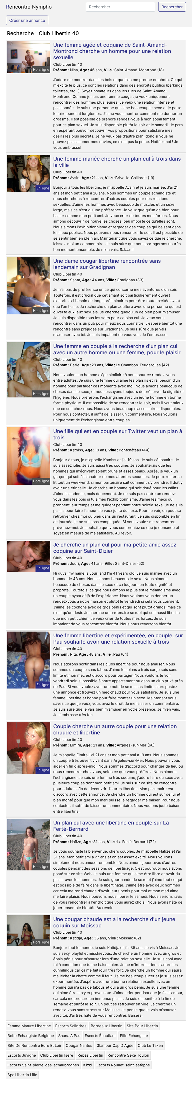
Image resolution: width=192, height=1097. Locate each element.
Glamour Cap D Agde (115, 1045)
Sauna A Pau (69, 1035)
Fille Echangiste (134, 1035)
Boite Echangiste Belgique (31, 1035)
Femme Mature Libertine (29, 1025)
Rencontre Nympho (29, 7)
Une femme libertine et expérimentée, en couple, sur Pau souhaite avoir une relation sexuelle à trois (118, 638)
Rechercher (172, 6)
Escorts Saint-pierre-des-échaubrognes (43, 1065)
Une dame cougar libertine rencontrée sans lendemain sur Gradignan (107, 264)
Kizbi (87, 1065)
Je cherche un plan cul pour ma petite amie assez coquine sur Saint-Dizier (114, 547)
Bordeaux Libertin (106, 1025)
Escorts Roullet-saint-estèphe (123, 1065)
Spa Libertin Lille (22, 1074)
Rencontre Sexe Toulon (128, 1055)
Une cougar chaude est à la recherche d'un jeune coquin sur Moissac (114, 922)
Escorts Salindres (70, 1025)
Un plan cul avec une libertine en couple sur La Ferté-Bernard (111, 825)
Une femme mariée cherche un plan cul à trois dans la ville (117, 162)
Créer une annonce (27, 20)
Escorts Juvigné (22, 1055)
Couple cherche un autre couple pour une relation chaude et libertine (115, 729)
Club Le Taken (150, 1045)
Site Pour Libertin (142, 1025)
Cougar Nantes (79, 1045)
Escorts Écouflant (100, 1035)
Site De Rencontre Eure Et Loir (35, 1045)
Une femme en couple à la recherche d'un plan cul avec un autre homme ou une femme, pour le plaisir (116, 349)
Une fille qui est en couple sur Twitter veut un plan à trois (117, 434)
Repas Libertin (90, 1055)
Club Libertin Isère (56, 1055)
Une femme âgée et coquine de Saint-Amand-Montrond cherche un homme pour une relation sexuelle (112, 51)
